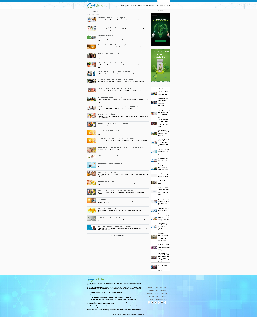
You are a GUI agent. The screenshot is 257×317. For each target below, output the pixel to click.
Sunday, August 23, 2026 (94, 1)
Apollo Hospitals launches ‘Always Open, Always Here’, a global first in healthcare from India (163, 267)
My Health (140, 5)
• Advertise (130, 1)
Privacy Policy (150, 293)
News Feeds (151, 290)
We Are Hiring (163, 287)
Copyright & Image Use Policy (161, 293)
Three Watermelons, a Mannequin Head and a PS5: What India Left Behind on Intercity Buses (164, 133)
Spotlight (122, 5)
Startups (156, 5)
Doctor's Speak (133, 5)
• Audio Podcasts (153, 1)
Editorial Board (150, 299)
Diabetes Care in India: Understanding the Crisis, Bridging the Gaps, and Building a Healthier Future (163, 160)
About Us (150, 287)
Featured (127, 5)
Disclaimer (164, 296)
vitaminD (97, 14)
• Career (140, 1)
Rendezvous (145, 5)
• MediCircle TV (146, 1)
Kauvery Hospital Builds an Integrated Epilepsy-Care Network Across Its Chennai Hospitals (164, 247)
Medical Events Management (154, 296)
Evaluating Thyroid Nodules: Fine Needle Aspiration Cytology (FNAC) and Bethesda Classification (163, 142)
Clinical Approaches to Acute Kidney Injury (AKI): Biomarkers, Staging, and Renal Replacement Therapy (164, 151)
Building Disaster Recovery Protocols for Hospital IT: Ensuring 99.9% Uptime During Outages (163, 210)
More (168, 5)
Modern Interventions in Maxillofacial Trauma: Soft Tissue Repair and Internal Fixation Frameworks (163, 201)
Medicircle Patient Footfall (161, 299)
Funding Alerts (162, 5)
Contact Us (156, 287)
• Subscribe (135, 1)
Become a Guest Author (161, 290)
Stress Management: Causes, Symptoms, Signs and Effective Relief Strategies (163, 226)
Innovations (151, 5)
